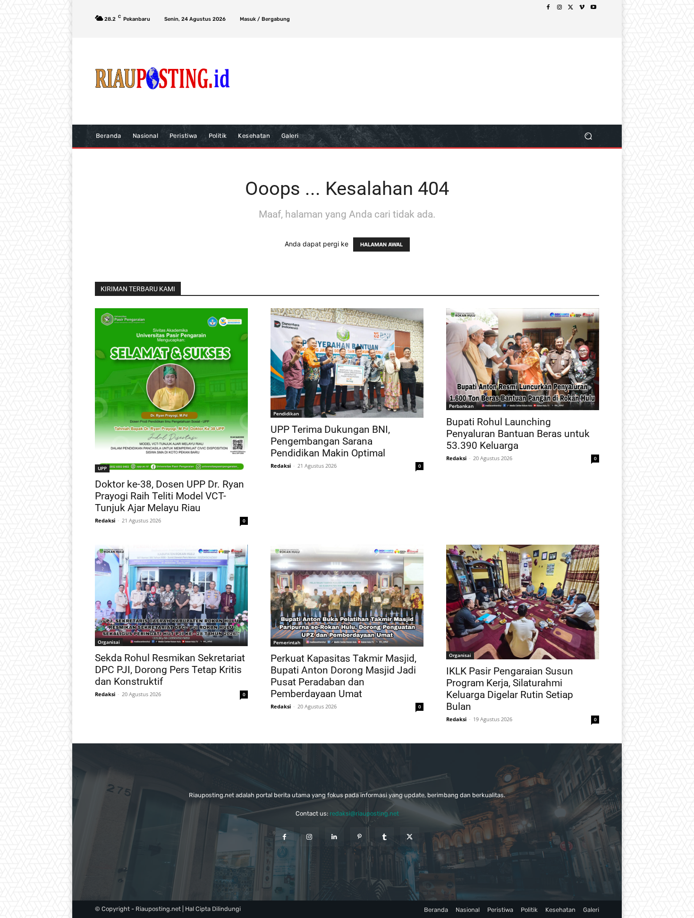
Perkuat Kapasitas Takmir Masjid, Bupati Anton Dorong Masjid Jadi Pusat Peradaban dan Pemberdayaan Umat (343, 676)
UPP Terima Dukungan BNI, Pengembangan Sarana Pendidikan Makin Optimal (330, 441)
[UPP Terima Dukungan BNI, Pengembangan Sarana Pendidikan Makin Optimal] (347, 363)
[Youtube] (593, 7)
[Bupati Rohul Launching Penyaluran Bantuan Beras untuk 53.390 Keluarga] (522, 359)
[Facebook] (548, 7)
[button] (588, 136)
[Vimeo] (582, 7)
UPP (102, 468)
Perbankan (461, 406)
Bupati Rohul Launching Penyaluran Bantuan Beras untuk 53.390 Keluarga (518, 433)
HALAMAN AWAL (381, 244)
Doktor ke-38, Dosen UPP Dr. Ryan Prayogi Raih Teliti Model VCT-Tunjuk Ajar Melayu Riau (169, 496)
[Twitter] (570, 7)
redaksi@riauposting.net (364, 813)
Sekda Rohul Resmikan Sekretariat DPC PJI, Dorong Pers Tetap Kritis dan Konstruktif (170, 669)
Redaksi (105, 520)
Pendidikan (286, 413)
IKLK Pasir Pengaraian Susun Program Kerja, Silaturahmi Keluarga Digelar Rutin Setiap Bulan (509, 688)
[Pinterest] (359, 836)
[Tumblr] (384, 836)
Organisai (109, 642)
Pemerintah (286, 642)
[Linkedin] (334, 836)
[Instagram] (559, 7)
